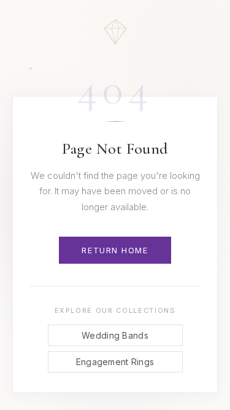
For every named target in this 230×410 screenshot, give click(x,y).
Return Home (115, 250)
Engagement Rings (115, 362)
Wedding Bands (115, 335)
